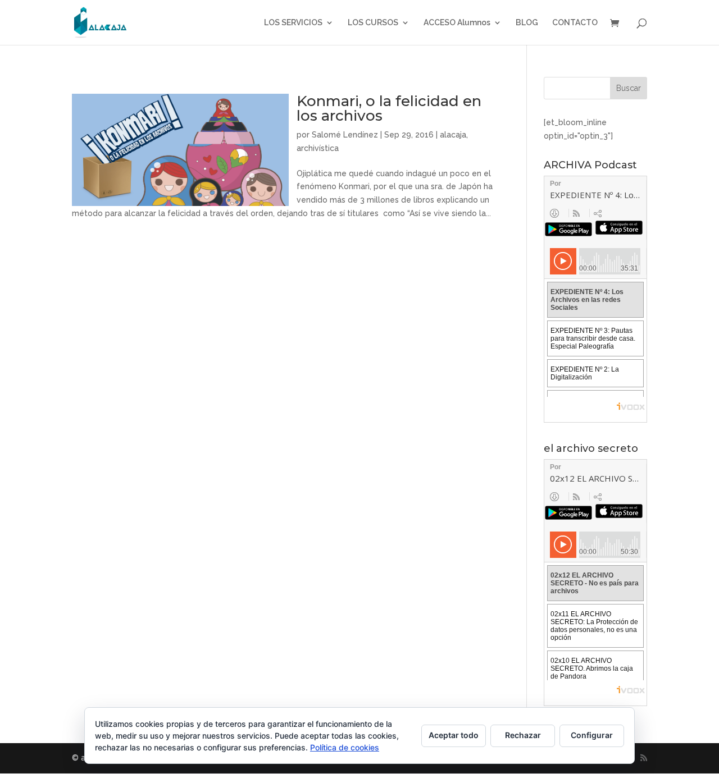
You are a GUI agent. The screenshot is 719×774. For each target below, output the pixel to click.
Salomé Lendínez (345, 134)
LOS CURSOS (373, 23)
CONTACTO (575, 23)
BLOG (527, 23)
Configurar (592, 735)
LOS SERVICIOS (293, 23)
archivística (318, 148)
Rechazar (523, 735)
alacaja (453, 134)
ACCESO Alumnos (457, 23)
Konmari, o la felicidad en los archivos (389, 108)
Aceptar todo (454, 735)
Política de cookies (344, 747)
